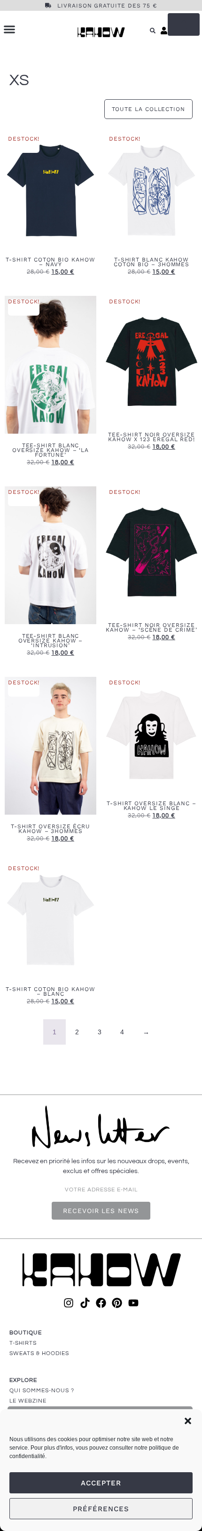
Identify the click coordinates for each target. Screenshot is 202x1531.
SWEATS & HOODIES (39, 1353)
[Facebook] (101, 1303)
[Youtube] (133, 1303)
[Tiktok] (84, 1303)
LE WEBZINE (28, 1401)
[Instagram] (68, 1303)
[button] (188, 1421)
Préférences (101, 1509)
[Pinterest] (117, 1303)
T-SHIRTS (23, 1343)
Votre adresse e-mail (101, 1190)
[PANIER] (184, 24)
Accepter (101, 1483)
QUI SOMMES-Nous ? (41, 1391)
